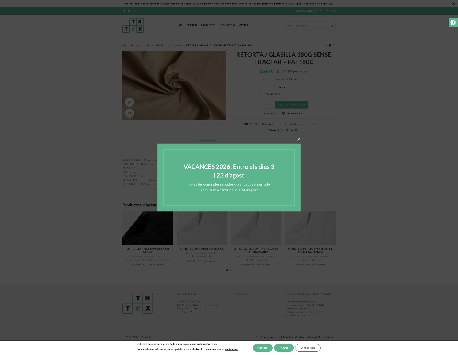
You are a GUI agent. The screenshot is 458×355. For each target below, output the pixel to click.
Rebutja (283, 347)
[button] (453, 22)
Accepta (262, 347)
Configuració (308, 347)
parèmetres (231, 349)
